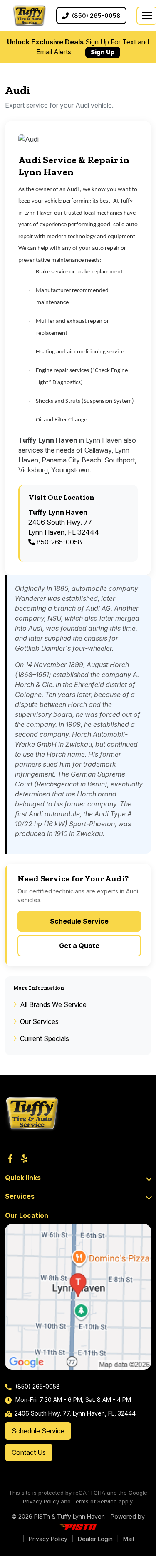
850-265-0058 (58, 542)
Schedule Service (79, 921)
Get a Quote (79, 945)
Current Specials (44, 1038)
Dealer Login (95, 1538)
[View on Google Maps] (78, 1297)
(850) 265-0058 (37, 1386)
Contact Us (29, 1452)
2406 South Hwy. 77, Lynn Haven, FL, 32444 (75, 1413)
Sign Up (103, 52)
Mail (128, 1538)
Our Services (39, 1021)
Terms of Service (94, 1501)
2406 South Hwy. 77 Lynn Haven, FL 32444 (63, 522)
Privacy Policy (41, 1501)
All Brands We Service (53, 1004)
